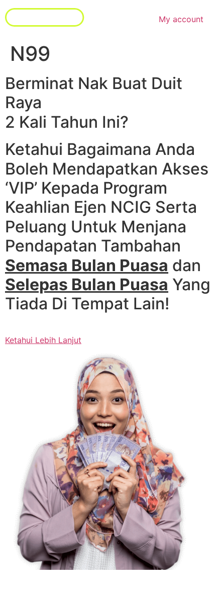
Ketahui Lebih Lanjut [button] (43, 340)
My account (181, 19)
